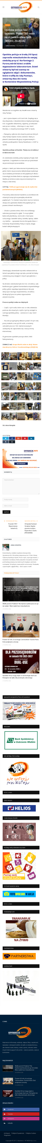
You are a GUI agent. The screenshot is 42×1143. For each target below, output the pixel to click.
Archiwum (7, 1133)
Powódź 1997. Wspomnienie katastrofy (12, 526)
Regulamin (7, 1135)
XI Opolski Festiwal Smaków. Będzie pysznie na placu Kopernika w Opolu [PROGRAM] (31, 528)
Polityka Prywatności (18, 1133)
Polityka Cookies (31, 1133)
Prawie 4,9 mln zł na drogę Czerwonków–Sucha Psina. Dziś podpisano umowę (21, 641)
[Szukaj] (38, 7)
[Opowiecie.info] (21, 7)
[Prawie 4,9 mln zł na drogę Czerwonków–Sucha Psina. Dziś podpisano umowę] (21, 626)
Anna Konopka (10, 46)
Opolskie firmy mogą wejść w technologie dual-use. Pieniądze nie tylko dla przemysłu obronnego (20, 677)
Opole (7, 25)
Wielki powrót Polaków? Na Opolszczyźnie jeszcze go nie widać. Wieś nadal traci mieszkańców (21, 605)
